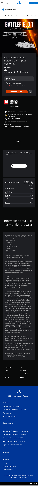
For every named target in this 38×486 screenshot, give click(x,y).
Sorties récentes (8, 16)
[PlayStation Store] (9, 9)
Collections (20, 16)
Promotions (31, 16)
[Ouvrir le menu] (2, 3)
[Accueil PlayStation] (19, 3)
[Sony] (33, 485)
